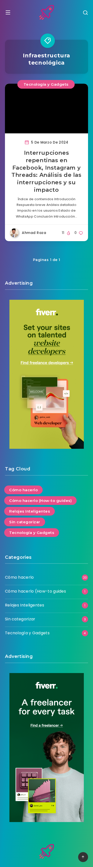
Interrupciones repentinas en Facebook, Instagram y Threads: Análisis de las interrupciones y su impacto (46, 171)
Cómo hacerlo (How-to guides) (40, 500)
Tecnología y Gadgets (46, 84)
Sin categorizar (24, 522)
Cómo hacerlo (23, 490)
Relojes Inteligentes (29, 511)
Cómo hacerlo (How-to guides (35, 591)
